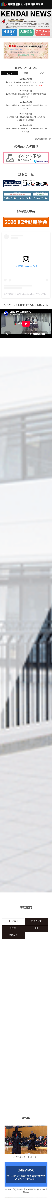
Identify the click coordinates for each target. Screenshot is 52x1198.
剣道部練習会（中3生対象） (26, 1157)
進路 (36, 928)
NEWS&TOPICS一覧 (43, 139)
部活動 (13, 928)
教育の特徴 (36, 921)
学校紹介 (13, 935)
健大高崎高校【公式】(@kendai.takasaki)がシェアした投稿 (27, 294)
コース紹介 (13, 921)
